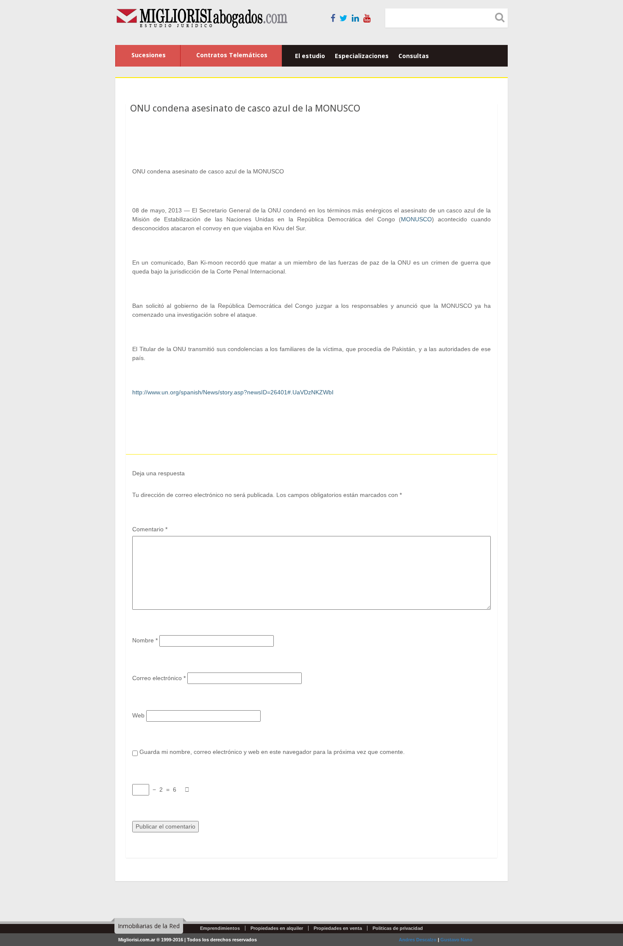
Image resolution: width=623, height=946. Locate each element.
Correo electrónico (159, 678)
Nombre (145, 640)
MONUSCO (416, 219)
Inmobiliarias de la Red (149, 926)
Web (138, 715)
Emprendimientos (220, 928)
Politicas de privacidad (398, 928)
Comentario (149, 529)
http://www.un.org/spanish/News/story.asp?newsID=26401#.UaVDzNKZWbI (233, 392)
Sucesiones (148, 55)
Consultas (413, 56)
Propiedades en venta (338, 928)
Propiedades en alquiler (276, 928)
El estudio (310, 56)
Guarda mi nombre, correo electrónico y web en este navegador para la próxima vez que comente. (272, 751)
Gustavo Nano (456, 939)
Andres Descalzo (418, 939)
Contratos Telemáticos (231, 55)
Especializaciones (362, 56)
